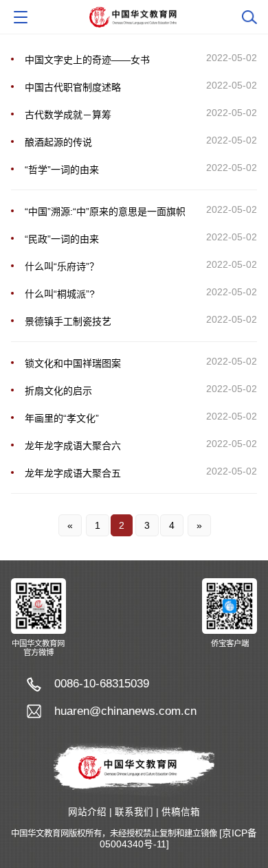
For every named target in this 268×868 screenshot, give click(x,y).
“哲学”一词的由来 (62, 169)
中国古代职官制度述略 (73, 87)
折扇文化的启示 (58, 390)
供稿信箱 (180, 812)
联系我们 (134, 812)
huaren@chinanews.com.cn (125, 711)
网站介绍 (87, 812)
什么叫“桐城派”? (60, 293)
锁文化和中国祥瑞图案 (73, 363)
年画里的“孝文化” (62, 418)
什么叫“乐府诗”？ (62, 266)
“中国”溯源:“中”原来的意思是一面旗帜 (105, 211)
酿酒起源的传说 (58, 142)
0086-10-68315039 (101, 683)
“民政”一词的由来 (62, 238)
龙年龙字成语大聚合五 (73, 473)
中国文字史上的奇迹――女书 (87, 59)
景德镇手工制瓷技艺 (68, 321)
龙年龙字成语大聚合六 (73, 445)
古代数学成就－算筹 (68, 114)
